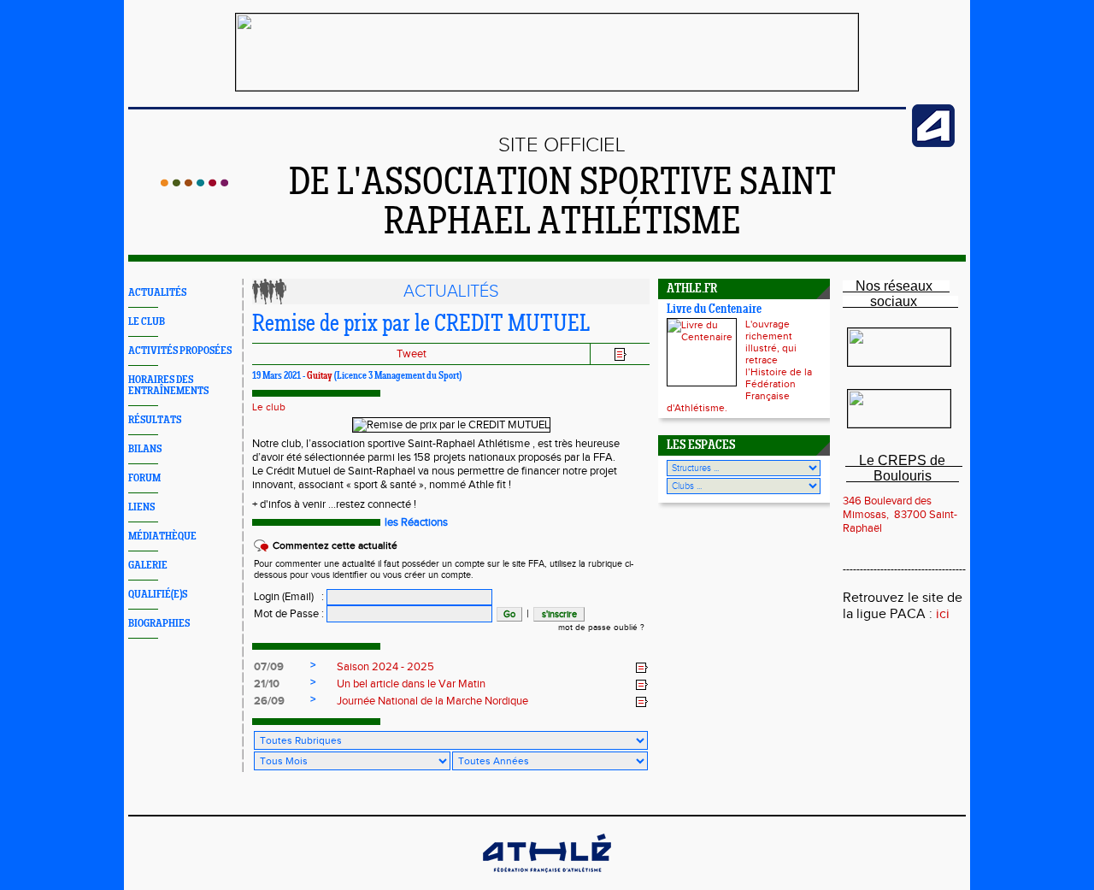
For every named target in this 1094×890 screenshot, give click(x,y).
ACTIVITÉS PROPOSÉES (180, 351)
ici (943, 614)
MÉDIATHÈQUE (162, 536)
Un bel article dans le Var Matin (411, 684)
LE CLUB (146, 321)
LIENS (141, 507)
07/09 (269, 667)
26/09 (269, 701)
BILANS (145, 449)
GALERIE (148, 565)
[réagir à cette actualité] (642, 668)
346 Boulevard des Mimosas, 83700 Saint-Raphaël (900, 514)
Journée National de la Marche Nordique (432, 701)
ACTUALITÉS (157, 292)
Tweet (411, 354)
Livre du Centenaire (714, 310)
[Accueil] (194, 183)
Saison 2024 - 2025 (385, 667)
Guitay (319, 376)
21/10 (266, 684)
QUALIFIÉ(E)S (157, 594)
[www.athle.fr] (933, 143)
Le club (268, 407)
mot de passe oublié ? (601, 627)
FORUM (144, 478)
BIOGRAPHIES (159, 623)
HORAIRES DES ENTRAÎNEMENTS (168, 385)
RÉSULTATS (154, 420)
